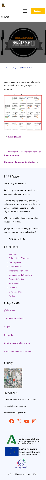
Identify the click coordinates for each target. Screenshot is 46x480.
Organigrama (15, 262)
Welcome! (13, 253)
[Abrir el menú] (25, 11)
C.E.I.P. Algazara (5, 15)
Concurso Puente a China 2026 (18, 351)
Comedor (13, 287)
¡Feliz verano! (10, 310)
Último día (8, 335)
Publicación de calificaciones (17, 343)
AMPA (12, 296)
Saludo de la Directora (19, 258)
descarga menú (14, 136)
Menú (23, 67)
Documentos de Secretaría (20, 274)
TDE (5, 67)
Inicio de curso (15, 266)
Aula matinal (14, 283)
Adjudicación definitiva (14, 318)
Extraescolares (15, 291)
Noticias (30, 67)
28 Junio (8, 326)
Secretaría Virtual (16, 279)
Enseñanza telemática (18, 270)
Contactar (38, 11)
